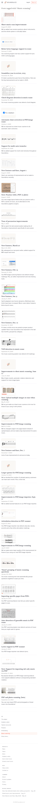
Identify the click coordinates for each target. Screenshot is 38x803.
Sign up (34, 2)
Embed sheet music (7, 761)
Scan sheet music (7, 759)
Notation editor (5, 722)
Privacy (4, 784)
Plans (3, 749)
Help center (5, 768)
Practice (3, 727)
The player (4, 719)
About (4, 777)
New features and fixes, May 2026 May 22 (14, 796)
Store (3, 754)
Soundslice (7, 2)
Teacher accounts (6, 725)
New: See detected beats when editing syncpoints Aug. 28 (18, 791)
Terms (4, 782)
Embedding (4, 730)
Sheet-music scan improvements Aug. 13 (13, 793)
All (2, 716)
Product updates (6, 779)
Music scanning (5, 733)
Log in (28, 2)
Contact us (5, 770)
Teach (3, 751)
